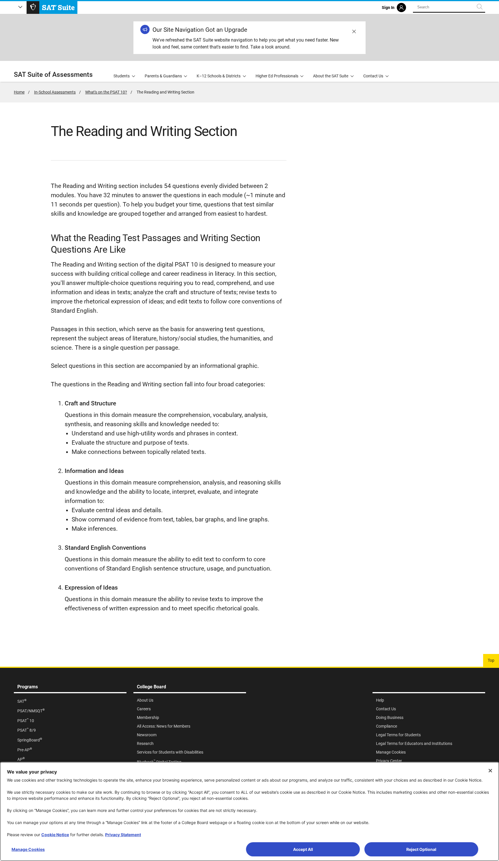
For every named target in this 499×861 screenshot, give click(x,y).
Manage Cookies (28, 849)
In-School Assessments (55, 92)
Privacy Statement (123, 834)
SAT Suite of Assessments (53, 75)
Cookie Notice (55, 834)
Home (19, 92)
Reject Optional (421, 849)
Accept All (303, 849)
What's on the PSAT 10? (106, 92)
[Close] (490, 770)
